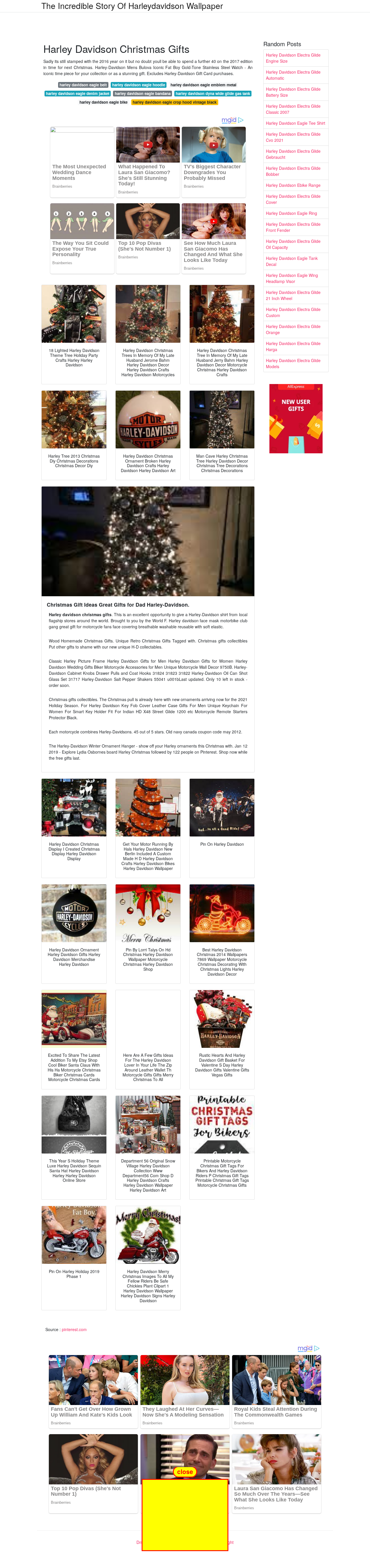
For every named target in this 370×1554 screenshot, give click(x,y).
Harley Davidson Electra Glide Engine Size (293, 58)
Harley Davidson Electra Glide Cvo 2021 (293, 137)
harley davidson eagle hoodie (138, 84)
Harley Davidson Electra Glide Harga (293, 346)
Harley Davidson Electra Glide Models (293, 363)
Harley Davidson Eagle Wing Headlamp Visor (292, 278)
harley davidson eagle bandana (143, 93)
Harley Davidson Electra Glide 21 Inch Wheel (293, 295)
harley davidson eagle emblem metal (203, 84)
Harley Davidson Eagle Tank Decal (292, 261)
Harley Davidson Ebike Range (293, 185)
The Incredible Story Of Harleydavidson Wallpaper (132, 5)
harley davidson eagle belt (83, 84)
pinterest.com (74, 1329)
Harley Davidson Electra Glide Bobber (293, 171)
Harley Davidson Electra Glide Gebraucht (293, 154)
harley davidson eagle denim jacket (77, 93)
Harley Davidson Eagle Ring (291, 213)
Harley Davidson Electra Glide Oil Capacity (293, 244)
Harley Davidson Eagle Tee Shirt (295, 123)
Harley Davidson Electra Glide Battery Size (293, 92)
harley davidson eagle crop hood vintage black (175, 102)
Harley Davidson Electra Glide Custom (293, 312)
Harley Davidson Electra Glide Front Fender (293, 227)
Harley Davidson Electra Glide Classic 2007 (293, 109)
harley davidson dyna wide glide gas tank (213, 93)
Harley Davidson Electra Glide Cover (293, 199)
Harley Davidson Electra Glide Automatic (293, 75)
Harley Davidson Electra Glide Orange (293, 329)
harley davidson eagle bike (103, 102)
